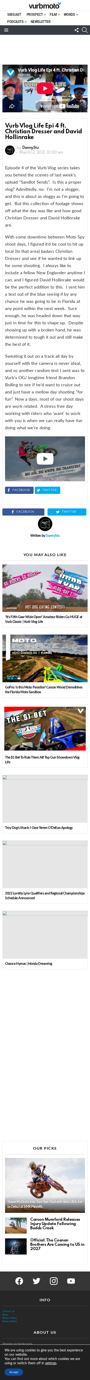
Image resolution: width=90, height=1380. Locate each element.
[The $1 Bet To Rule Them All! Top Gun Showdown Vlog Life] (45, 728)
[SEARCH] (85, 30)
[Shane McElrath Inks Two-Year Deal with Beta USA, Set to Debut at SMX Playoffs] (45, 1185)
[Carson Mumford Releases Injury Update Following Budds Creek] (16, 1226)
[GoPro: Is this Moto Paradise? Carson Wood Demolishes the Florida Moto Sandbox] (45, 658)
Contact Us (8, 1311)
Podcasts (15, 22)
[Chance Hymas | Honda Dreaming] (45, 935)
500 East (14, 14)
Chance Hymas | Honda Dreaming (28, 964)
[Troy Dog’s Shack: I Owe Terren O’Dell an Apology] (45, 799)
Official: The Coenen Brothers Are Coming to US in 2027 (57, 1244)
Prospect (35, 14)
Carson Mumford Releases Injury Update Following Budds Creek (55, 1224)
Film (53, 14)
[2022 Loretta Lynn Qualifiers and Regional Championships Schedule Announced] (45, 864)
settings (50, 1363)
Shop (5, 1314)
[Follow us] (76, 30)
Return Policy (9, 1318)
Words (69, 14)
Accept (13, 1372)
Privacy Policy (9, 1321)
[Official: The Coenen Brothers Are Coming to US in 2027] (16, 1246)
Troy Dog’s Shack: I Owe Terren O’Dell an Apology (39, 828)
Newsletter (41, 22)
